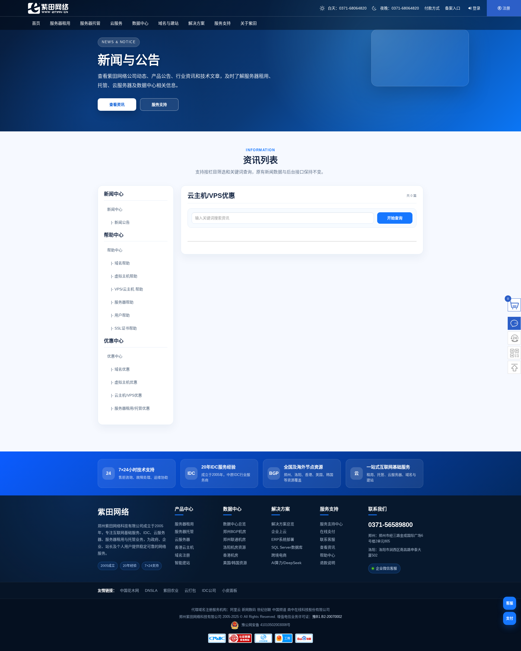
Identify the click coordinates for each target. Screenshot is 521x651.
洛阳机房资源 (234, 547)
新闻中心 (114, 209)
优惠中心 (114, 356)
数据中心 (140, 23)
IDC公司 (209, 590)
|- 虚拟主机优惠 (122, 382)
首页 (36, 23)
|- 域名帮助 (118, 263)
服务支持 (222, 23)
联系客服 (327, 539)
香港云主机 (184, 547)
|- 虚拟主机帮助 (122, 276)
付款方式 (432, 8)
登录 (476, 8)
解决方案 (196, 23)
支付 (509, 618)
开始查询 (394, 218)
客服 (509, 603)
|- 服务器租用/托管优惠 (128, 408)
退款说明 (327, 563)
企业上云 (279, 531)
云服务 (116, 23)
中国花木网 (129, 590)
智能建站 (182, 563)
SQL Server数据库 (287, 547)
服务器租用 (60, 23)
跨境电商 (279, 555)
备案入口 (452, 8)
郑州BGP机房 (234, 531)
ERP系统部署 (282, 539)
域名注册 (182, 555)
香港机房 (230, 555)
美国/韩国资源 (235, 563)
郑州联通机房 (234, 539)
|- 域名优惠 (118, 369)
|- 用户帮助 (118, 315)
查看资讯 (117, 104)
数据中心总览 (234, 524)
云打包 (190, 590)
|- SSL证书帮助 (122, 328)
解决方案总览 (282, 524)
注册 (505, 8)
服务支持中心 (331, 524)
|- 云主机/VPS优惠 (124, 395)
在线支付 (327, 531)
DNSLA (151, 590)
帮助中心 (114, 250)
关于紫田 (248, 23)
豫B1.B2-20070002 (327, 617)
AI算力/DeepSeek (286, 563)
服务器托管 (90, 23)
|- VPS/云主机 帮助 (125, 289)
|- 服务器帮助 (120, 302)
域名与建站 (168, 23)
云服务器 (182, 539)
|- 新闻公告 (118, 222)
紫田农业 (171, 590)
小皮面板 (229, 590)
